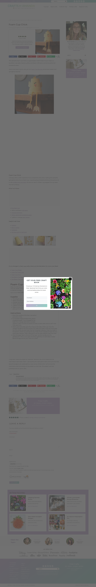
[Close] (70, 279)
